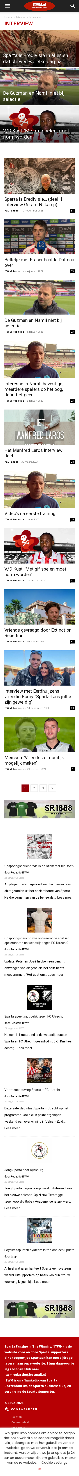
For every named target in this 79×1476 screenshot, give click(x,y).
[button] (73, 6)
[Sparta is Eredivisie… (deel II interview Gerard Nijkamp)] (39, 176)
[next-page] (52, 788)
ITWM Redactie (14, 271)
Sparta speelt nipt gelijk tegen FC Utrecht (33, 1016)
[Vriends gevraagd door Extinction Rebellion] (39, 607)
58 (72, 210)
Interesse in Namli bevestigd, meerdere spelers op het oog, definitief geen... (33, 389)
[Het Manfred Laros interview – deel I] (39, 427)
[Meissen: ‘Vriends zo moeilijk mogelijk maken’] (39, 734)
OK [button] (39, 1469)
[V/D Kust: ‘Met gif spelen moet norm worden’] (39, 133)
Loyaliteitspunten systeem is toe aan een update (39, 1250)
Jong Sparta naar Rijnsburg (23, 1170)
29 (72, 708)
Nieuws (20, 17)
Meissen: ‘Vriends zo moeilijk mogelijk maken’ (34, 760)
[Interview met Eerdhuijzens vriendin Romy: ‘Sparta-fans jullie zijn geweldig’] (39, 668)
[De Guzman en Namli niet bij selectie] (39, 88)
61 (72, 641)
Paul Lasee (11, 210)
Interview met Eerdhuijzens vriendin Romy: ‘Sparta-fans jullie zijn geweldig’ (37, 696)
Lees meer (65, 898)
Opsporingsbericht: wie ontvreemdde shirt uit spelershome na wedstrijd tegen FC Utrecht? (36, 940)
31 (72, 580)
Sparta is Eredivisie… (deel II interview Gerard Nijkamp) (33, 202)
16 (72, 519)
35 (72, 271)
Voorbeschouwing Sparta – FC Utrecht (32, 1090)
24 (72, 461)
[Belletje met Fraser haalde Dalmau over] (39, 236)
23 (72, 331)
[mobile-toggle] (7, 6)
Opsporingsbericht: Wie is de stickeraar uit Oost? (39, 866)
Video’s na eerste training (29, 513)
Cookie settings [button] (54, 1462)
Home (8, 17)
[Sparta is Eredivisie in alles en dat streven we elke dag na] (39, 57)
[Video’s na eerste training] (39, 489)
